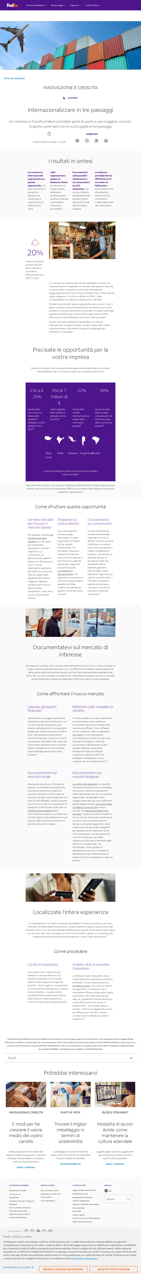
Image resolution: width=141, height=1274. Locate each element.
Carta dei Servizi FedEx (18, 1211)
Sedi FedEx (77, 1211)
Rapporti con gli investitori (19, 1214)
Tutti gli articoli (14, 78)
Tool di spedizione (48, 1201)
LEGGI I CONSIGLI (26, 1167)
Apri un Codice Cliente (49, 1190)
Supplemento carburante (82, 1197)
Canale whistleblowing (18, 1217)
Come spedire (46, 1197)
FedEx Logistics (79, 1215)
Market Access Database (40, 810)
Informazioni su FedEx (17, 1190)
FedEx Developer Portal (82, 1222)
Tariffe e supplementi (81, 1201)
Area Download (79, 1208)
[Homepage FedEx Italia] (15, 5)
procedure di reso (81, 985)
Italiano (110, 1199)
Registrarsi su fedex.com (50, 1194)
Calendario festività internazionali (86, 1204)
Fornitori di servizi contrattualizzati (86, 1218)
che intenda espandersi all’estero (40, 538)
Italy (110, 1191)
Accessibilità (14, 1197)
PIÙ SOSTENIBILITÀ (70, 1164)
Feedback (13, 1204)
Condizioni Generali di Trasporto (21, 1201)
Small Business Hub (80, 1194)
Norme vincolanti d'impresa (20, 1208)
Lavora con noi (15, 1194)
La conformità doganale (85, 784)
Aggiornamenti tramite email (84, 1190)
